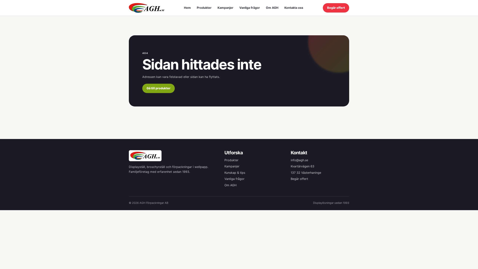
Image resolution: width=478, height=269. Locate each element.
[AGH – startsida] (146, 8)
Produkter (204, 8)
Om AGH (272, 8)
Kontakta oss (293, 8)
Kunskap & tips (234, 172)
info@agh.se (299, 160)
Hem (187, 8)
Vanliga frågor (249, 8)
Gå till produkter (158, 88)
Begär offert (336, 8)
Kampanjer (225, 8)
